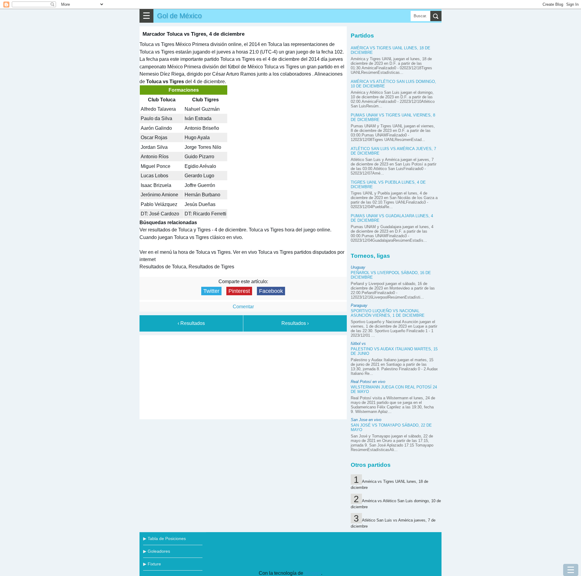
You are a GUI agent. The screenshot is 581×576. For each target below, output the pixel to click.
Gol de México (179, 16)
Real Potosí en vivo (368, 381)
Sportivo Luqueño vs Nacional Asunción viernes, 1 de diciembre (388, 313)
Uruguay (358, 267)
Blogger (312, 573)
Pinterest (239, 291)
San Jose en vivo (366, 419)
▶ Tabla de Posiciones (164, 538)
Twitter (211, 291)
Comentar (243, 306)
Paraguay (359, 305)
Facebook (271, 291)
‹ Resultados (191, 323)
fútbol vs (358, 343)
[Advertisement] (243, 376)
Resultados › (295, 323)
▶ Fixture (152, 563)
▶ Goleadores (156, 551)
